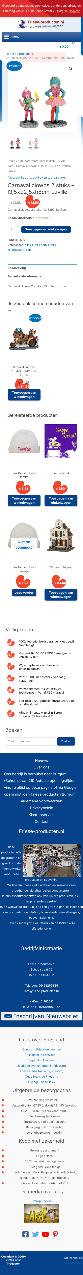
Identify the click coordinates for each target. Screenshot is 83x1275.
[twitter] (36, 1234)
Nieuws (41, 760)
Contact (42, 821)
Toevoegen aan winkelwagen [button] (24, 394)
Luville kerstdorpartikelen (50, 177)
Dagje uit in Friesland (41, 1060)
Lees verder (24, 593)
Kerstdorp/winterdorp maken (36, 160)
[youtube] (46, 1234)
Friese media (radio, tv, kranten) (41, 1071)
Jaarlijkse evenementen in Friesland (41, 1066)
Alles (11, 177)
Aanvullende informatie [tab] (24, 276)
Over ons (42, 767)
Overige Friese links (41, 1082)
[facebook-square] (26, 1234)
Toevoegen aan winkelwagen (46, 229)
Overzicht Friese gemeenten (41, 1049)
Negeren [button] (74, 11)
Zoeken (66, 741)
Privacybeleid (41, 808)
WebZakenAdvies (74, 1263)
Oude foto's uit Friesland (41, 1076)
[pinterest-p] (56, 1234)
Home (11, 160)
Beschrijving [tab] (17, 268)
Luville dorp (23, 177)
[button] (70, 68)
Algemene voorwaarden (41, 801)
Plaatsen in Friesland (41, 1055)
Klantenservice (42, 814)
